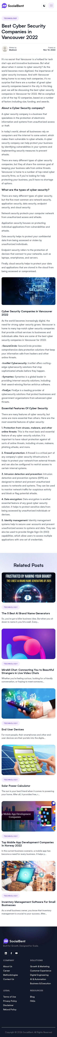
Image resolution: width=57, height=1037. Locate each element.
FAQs (32, 1001)
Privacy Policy (10, 1001)
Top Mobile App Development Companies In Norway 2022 (28, 844)
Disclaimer (8, 1005)
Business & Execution (40, 983)
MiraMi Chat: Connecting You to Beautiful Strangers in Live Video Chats (28, 671)
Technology (10, 18)
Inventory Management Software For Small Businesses (28, 903)
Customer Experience (40, 970)
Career (6, 970)
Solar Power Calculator (16, 785)
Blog (32, 996)
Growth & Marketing (39, 966)
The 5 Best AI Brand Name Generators (26, 613)
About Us (7, 966)
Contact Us (8, 979)
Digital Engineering (39, 975)
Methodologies (10, 975)
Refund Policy (9, 1009)
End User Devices (13, 729)
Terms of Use (9, 996)
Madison (13, 50)
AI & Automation (38, 979)
